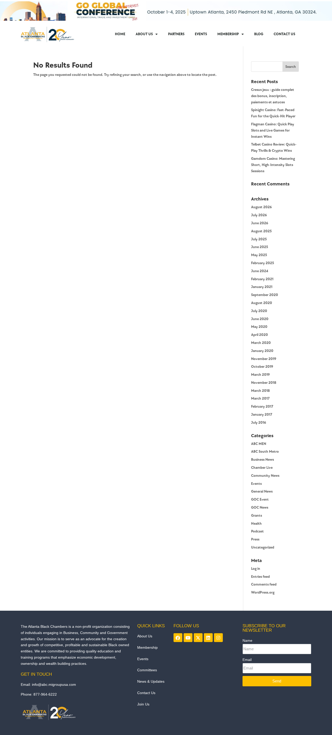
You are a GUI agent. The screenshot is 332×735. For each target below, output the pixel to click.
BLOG (258, 34)
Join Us (143, 704)
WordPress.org (262, 592)
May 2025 (259, 255)
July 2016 (258, 422)
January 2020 (262, 351)
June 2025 (259, 247)
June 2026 (259, 223)
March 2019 (260, 374)
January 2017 (261, 414)
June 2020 (259, 319)
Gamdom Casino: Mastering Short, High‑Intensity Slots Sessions (273, 164)
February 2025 (262, 263)
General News (262, 491)
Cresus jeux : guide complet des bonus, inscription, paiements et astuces (272, 96)
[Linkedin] (208, 637)
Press (255, 539)
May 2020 (259, 327)
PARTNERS (176, 34)
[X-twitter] (198, 637)
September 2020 (264, 295)
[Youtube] (188, 637)
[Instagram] (218, 637)
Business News (262, 459)
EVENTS (201, 34)
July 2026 (259, 215)
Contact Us (146, 693)
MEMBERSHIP (228, 34)
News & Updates (150, 681)
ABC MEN (258, 444)
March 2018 (260, 390)
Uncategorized (262, 547)
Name (247, 640)
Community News (265, 475)
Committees (147, 670)
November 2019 (263, 359)
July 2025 (259, 239)
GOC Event (260, 499)
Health (256, 523)
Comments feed (263, 584)
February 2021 (262, 279)
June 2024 (259, 271)
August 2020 (261, 303)
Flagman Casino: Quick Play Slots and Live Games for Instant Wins (272, 130)
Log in (255, 568)
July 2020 (259, 311)
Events (256, 483)
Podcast (257, 531)
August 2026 (261, 207)
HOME (120, 34)
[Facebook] (178, 637)
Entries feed (260, 576)
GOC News (259, 507)
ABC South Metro (265, 451)
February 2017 (262, 406)
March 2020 (261, 343)
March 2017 (260, 398)
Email (247, 660)
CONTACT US (284, 34)
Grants (256, 515)
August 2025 (261, 231)
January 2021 (261, 287)
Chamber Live (262, 467)
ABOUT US (144, 34)
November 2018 (263, 382)
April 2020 (259, 335)
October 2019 (262, 366)
